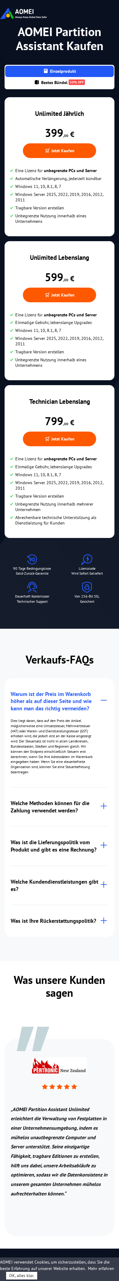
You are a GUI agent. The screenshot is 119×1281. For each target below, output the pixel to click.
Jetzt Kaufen (62, 150)
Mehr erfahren (101, 1268)
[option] (59, 1127)
